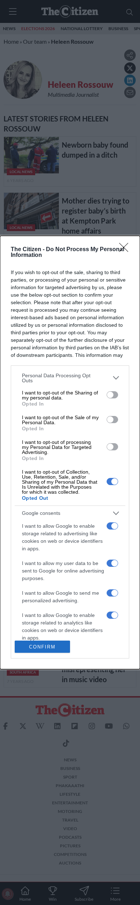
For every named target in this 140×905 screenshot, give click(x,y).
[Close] (126, 250)
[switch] (112, 394)
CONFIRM (42, 647)
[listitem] (70, 378)
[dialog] (70, 453)
